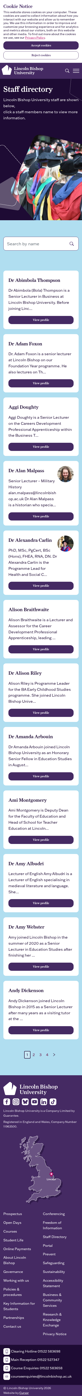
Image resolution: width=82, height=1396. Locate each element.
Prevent (49, 1254)
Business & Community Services (52, 1300)
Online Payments (17, 1249)
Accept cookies (41, 45)
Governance (13, 1271)
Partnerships (13, 1317)
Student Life (13, 1240)
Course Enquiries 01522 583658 (36, 1368)
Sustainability (54, 1271)
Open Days (12, 1222)
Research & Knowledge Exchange (52, 1319)
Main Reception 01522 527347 (34, 1359)
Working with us (16, 1280)
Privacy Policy (35, 37)
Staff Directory (55, 1236)
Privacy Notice (54, 1334)
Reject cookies (41, 55)
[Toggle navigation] (76, 71)
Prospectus (12, 1213)
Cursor (24, 1393)
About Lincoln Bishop (14, 1260)
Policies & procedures (12, 1292)
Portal (48, 1245)
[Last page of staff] (54, 1055)
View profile (41, 320)
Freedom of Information (52, 1225)
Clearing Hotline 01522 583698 (35, 1351)
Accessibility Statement (53, 1283)
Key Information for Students (19, 1306)
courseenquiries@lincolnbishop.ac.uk (41, 1376)
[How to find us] (41, 1169)
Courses (10, 1231)
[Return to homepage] (22, 70)
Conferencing (54, 1213)
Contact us (12, 1326)
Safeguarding (53, 1263)
